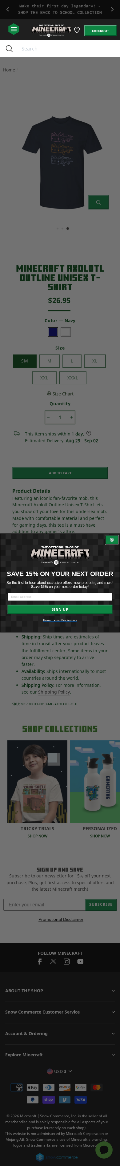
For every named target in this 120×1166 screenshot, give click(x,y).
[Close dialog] (111, 540)
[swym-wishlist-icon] (77, 32)
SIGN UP (60, 609)
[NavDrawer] (13, 29)
